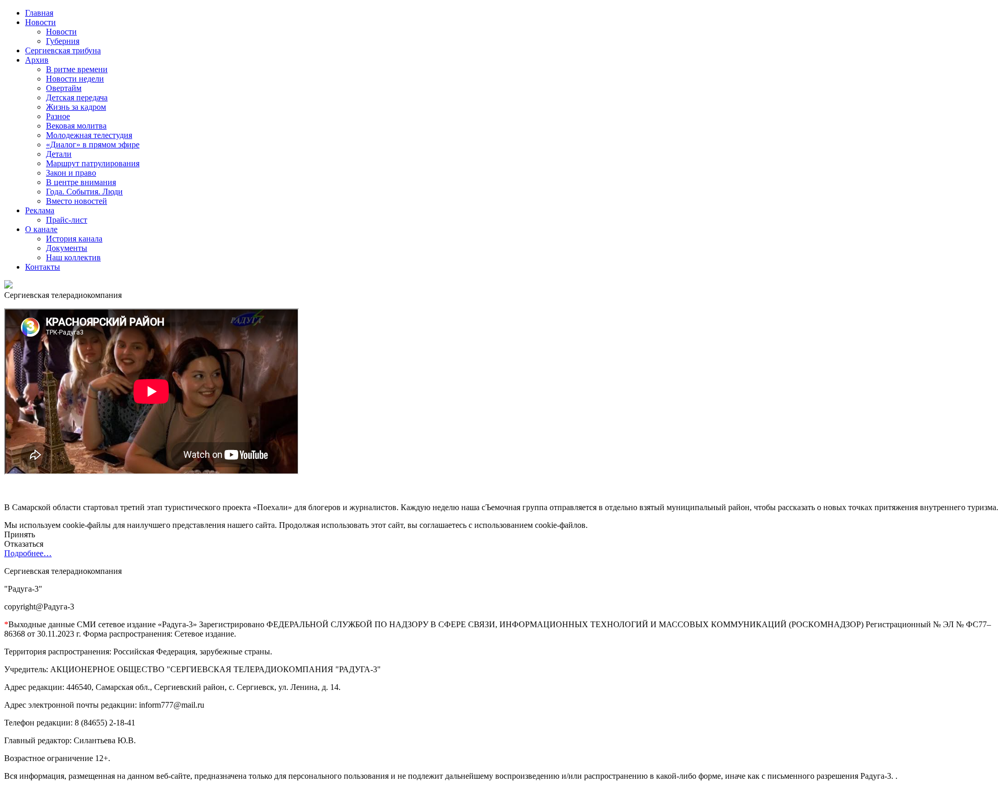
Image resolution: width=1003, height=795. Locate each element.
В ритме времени (77, 69)
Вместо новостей (76, 201)
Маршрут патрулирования (92, 163)
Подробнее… (28, 553)
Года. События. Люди (84, 191)
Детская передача (77, 97)
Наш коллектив (73, 257)
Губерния (62, 41)
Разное (58, 116)
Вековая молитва (76, 125)
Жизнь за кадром (76, 106)
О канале (41, 229)
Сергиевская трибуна (63, 50)
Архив (37, 59)
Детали (59, 153)
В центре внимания (81, 182)
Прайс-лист (66, 219)
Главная (39, 12)
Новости (40, 22)
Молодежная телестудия (89, 135)
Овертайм (63, 88)
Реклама (39, 210)
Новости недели (75, 78)
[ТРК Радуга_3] (8, 285)
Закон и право (71, 172)
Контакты (42, 266)
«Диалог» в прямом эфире (92, 144)
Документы (66, 248)
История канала (74, 238)
